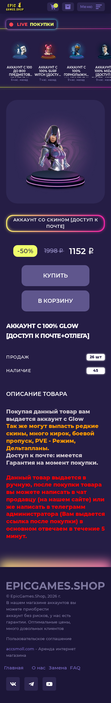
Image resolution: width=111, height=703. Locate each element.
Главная (13, 668)
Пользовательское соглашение (39, 638)
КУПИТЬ (55, 275)
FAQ (75, 668)
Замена (58, 668)
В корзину (55, 301)
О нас (39, 668)
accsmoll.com (20, 648)
